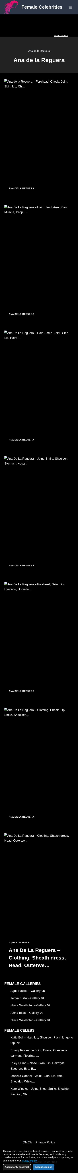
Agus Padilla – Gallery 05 (28, 990)
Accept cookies (43, 1167)
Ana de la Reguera (21, 188)
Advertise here (61, 35)
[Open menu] (70, 7)
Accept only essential (17, 1167)
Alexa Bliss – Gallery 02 (27, 1012)
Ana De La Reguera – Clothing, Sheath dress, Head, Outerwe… (37, 957)
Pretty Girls (20, 942)
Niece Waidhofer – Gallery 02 (30, 1005)
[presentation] (39, 130)
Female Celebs (19, 1030)
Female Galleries (22, 984)
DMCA (27, 1142)
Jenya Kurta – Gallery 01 (27, 998)
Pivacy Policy (29, 1160)
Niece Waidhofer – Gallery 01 (30, 1020)
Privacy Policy (45, 1142)
